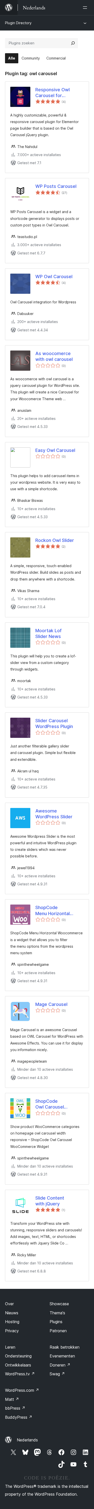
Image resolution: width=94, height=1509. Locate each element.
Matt (12, 1399)
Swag (57, 1373)
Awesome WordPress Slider (53, 813)
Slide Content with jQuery (49, 1200)
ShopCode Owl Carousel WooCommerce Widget (52, 1104)
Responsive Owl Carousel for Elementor (52, 93)
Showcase (59, 1303)
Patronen (58, 1330)
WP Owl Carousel (53, 276)
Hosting (12, 1321)
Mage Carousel (51, 1004)
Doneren (60, 1365)
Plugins (56, 1321)
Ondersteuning (18, 1355)
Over (9, 1303)
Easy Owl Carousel (55, 450)
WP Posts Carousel (55, 186)
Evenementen (62, 1355)
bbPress (15, 1408)
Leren (10, 1347)
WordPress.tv (20, 1373)
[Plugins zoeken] (73, 43)
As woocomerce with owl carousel (54, 356)
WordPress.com (22, 1390)
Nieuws (11, 1312)
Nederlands (27, 1439)
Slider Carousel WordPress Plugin (54, 723)
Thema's (57, 1312)
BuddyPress (18, 1417)
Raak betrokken (64, 1347)
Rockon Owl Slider (54, 540)
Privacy (12, 1330)
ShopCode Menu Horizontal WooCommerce (52, 910)
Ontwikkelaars (18, 1365)
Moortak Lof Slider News (48, 633)
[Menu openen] (86, 7)
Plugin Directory (18, 23)
